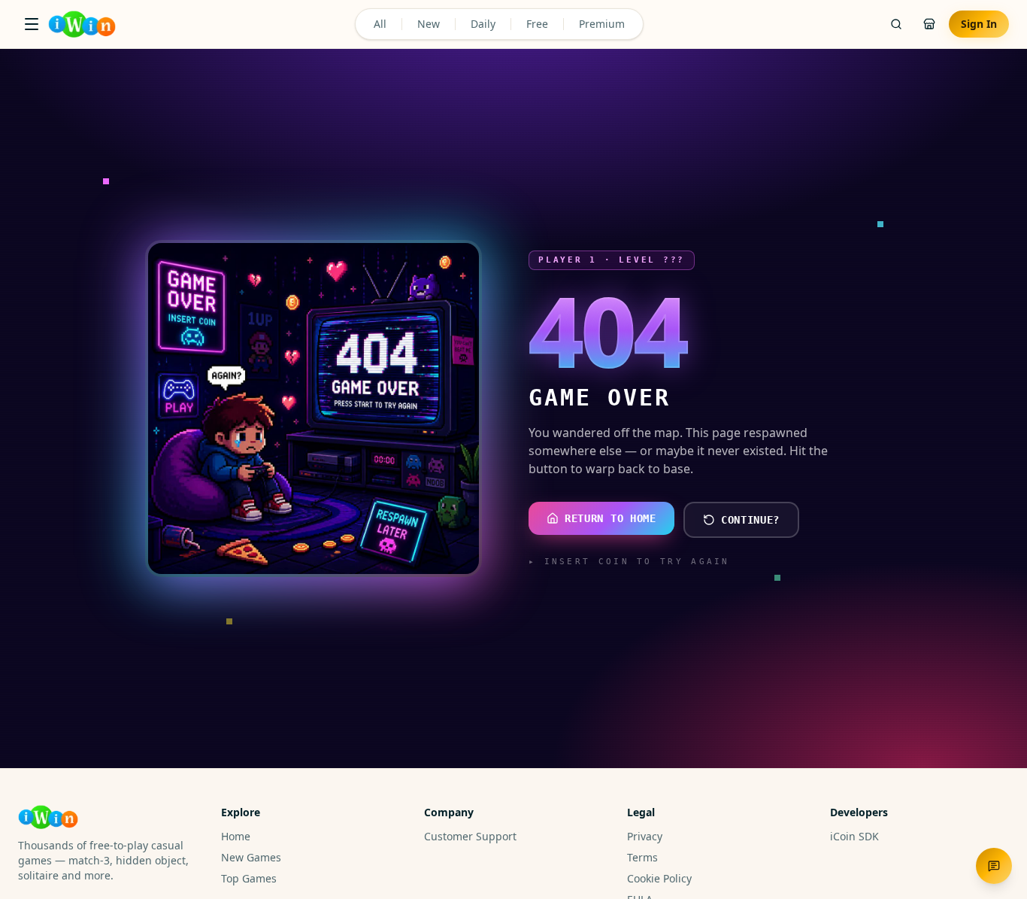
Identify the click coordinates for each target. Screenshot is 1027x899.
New (428, 24)
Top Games (249, 878)
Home (235, 836)
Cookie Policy (659, 878)
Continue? (750, 520)
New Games (251, 857)
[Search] (896, 24)
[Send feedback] (994, 866)
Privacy (644, 836)
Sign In (979, 24)
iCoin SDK (854, 836)
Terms (642, 857)
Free (537, 24)
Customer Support (470, 836)
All (380, 24)
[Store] (929, 24)
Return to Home (610, 518)
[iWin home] (82, 24)
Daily (483, 24)
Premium (602, 24)
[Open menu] (31, 24)
